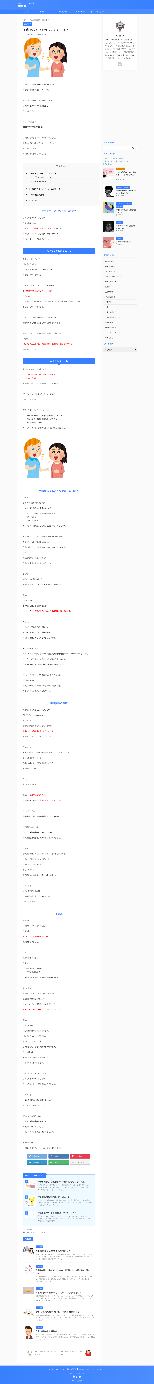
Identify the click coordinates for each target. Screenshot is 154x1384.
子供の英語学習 (62, 12)
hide (64, 166)
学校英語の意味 (36, 195)
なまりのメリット (38, 181)
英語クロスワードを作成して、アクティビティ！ (58, 1213)
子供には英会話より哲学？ (46, 1331)
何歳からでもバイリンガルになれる (44, 189)
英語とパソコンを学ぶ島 (77, 1373)
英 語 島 (22, 6)
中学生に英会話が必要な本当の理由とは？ (53, 1251)
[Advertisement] (120, 105)
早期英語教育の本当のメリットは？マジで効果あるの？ (58, 1292)
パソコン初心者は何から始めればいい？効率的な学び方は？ (126, 174)
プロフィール (44, 12)
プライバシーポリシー (98, 12)
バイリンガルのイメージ (40, 177)
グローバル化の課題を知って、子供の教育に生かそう (57, 1312)
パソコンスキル (80, 12)
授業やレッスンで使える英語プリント (116, 161)
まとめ (33, 200)
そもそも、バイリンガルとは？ (42, 173)
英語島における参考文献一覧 (113, 158)
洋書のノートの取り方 (124, 242)
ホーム (26, 12)
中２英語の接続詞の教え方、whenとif (53, 1197)
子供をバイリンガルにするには (35, 1232)
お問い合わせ (107, 164)
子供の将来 (28, 1229)
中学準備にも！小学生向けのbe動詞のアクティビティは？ (61, 1182)
